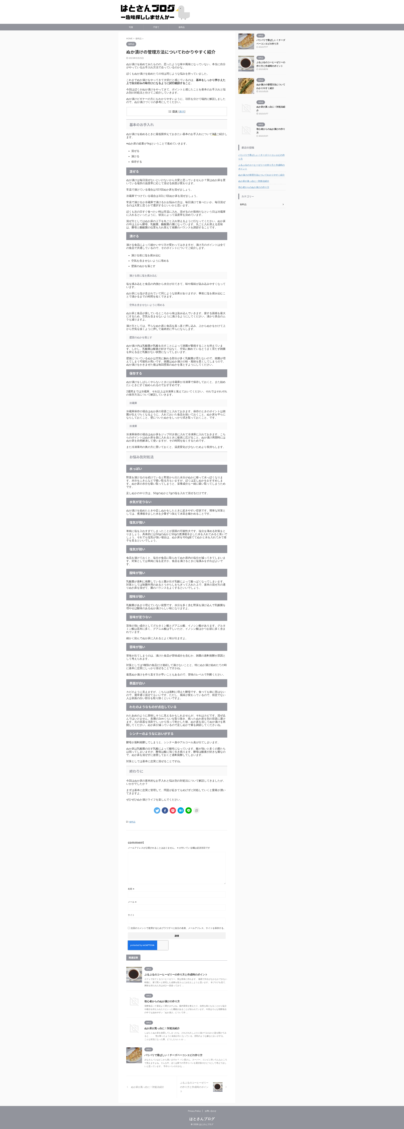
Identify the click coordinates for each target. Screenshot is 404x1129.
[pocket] (173, 810)
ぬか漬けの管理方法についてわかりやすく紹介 (261, 174)
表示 (181, 111)
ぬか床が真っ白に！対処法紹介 (162, 1028)
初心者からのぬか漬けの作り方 (162, 1001)
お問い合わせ (210, 1111)
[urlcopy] (196, 810)
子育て (156, 27)
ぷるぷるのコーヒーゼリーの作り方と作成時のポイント (176, 974)
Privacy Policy (194, 1111)
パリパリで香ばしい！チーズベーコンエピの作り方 (173, 1055)
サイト (131, 915)
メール (132, 901)
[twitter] (157, 810)
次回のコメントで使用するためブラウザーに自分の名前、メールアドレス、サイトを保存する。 (178, 928)
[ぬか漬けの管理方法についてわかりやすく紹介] (181, 810)
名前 (131, 888)
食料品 (181, 27)
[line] (188, 810)
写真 (131, 27)
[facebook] (165, 810)
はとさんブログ (202, 1119)
